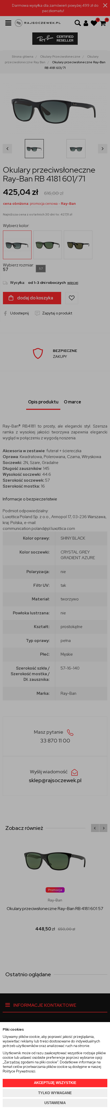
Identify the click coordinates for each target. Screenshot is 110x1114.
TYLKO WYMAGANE (55, 1093)
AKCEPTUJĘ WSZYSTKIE (55, 1083)
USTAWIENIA (55, 1103)
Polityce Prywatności (19, 1071)
